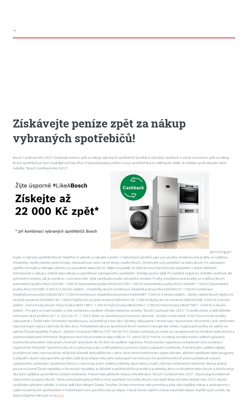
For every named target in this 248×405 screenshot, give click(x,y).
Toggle (8, 9)
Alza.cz (59, 395)
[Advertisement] (124, 82)
